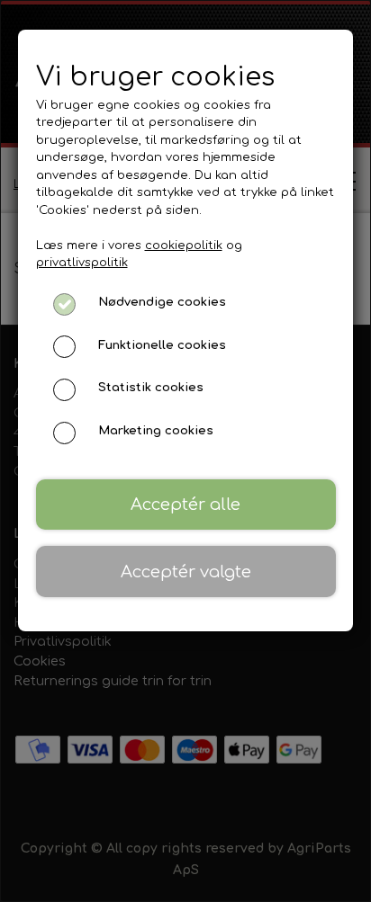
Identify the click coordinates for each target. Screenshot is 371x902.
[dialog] (185, 451)
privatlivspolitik (82, 262)
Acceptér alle (185, 505)
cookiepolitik (183, 245)
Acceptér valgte (186, 572)
